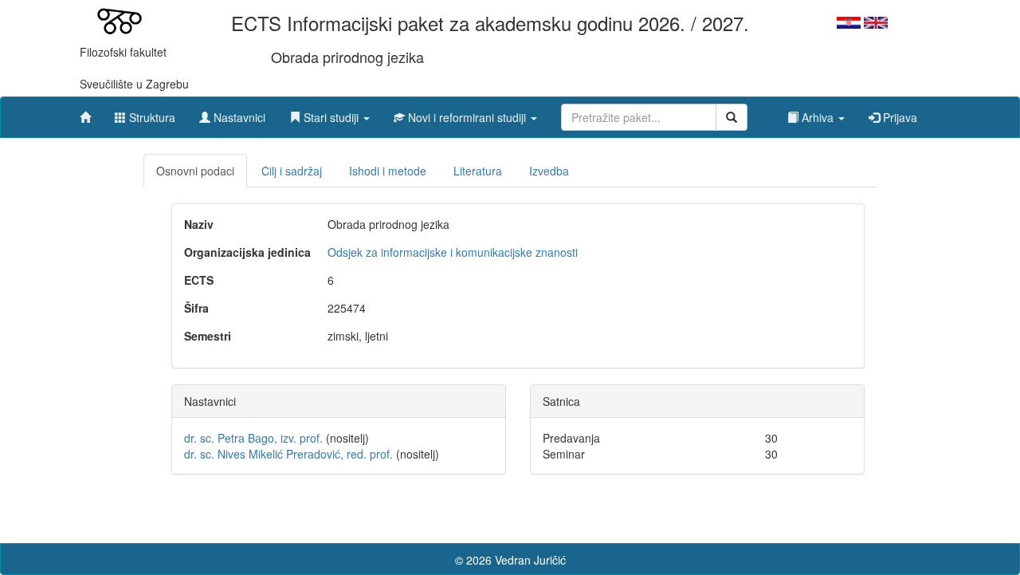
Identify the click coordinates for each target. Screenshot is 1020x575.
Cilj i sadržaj (291, 171)
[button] (329, 113)
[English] (876, 21)
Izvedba (549, 171)
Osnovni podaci (195, 171)
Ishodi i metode (387, 171)
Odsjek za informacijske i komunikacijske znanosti (453, 252)
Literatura (477, 171)
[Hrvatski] (849, 21)
